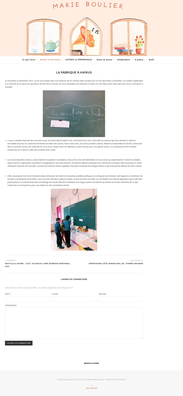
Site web (102, 294)
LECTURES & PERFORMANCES (78, 59)
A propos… (139, 59)
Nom (8, 294)
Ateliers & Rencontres (50, 59)
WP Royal (121, 379)
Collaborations (123, 59)
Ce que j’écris (28, 59)
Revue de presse (104, 59)
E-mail (55, 294)
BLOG (151, 59)
